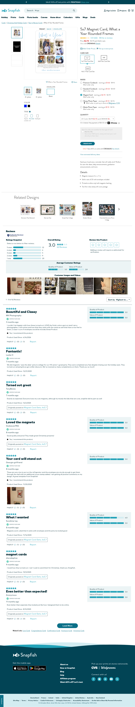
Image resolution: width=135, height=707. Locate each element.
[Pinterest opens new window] (106, 678)
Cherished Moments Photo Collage (107, 219)
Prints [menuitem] (13, 17)
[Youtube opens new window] (112, 678)
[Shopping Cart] (132, 10)
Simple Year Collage (67, 218)
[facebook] (94, 678)
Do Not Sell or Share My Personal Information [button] (107, 700)
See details (115, 149)
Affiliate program (68, 678)
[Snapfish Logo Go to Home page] (10, 10)
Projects (123, 11)
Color (27, 103)
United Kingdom (67, 698)
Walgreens (112, 103)
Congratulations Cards (38, 630)
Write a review (106, 38)
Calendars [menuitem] (68, 17)
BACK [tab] (49, 29)
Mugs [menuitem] (85, 17)
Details (98, 43)
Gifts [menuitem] (77, 17)
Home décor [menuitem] (55, 17)
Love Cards (26, 630)
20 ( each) (97, 119)
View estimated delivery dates (90, 154)
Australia (90, 698)
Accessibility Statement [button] (81, 700)
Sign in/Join (111, 11)
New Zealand (100, 698)
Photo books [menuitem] (32, 17)
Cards (3, 23)
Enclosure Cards (66, 630)
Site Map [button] (16, 700)
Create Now (87, 144)
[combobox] (50, 10)
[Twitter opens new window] (118, 678)
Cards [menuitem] (21, 17)
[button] (47, 82)
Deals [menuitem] (92, 17)
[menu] (74, 82)
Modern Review (87, 218)
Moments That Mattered (28, 218)
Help (62, 675)
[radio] (25, 106)
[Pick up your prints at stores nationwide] (95, 667)
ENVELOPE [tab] (57, 29)
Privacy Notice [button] (33, 700)
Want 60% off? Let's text (71, 682)
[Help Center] (129, 10)
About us (64, 664)
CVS (118, 103)
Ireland (50, 698)
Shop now (85, 2)
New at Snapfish (67, 668)
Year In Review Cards (35, 23)
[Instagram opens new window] (100, 678)
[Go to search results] (74, 10)
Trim (26, 112)
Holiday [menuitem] (4, 17)
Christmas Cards (78, 630)
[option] (17, 32)
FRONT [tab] (42, 29)
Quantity (84, 115)
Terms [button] (24, 700)
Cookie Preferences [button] (46, 700)
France (43, 698)
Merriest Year (47, 218)
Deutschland (34, 698)
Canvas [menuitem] (44, 17)
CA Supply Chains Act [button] (63, 700)
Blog (62, 671)
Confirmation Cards (53, 630)
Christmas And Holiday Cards (17, 23)
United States (80, 698)
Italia (58, 698)
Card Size (84, 53)
